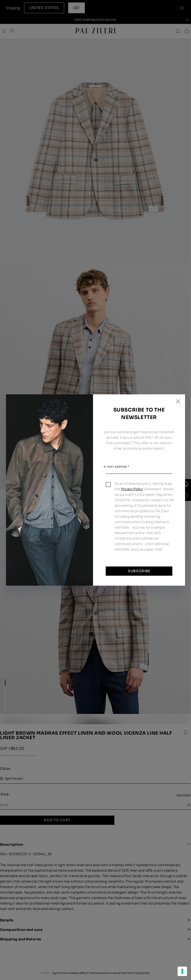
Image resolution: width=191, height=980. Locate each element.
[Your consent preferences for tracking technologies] (182, 971)
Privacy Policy (132, 489)
